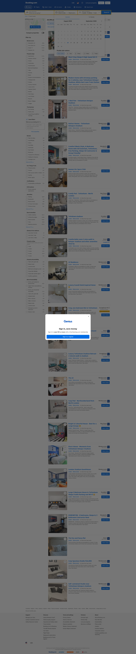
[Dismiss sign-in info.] (88, 316)
